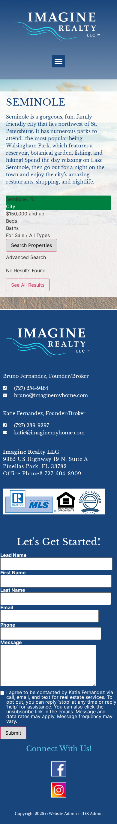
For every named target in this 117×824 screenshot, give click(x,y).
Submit (13, 733)
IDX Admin (92, 813)
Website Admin (63, 813)
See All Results (27, 285)
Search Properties (31, 245)
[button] (58, 61)
